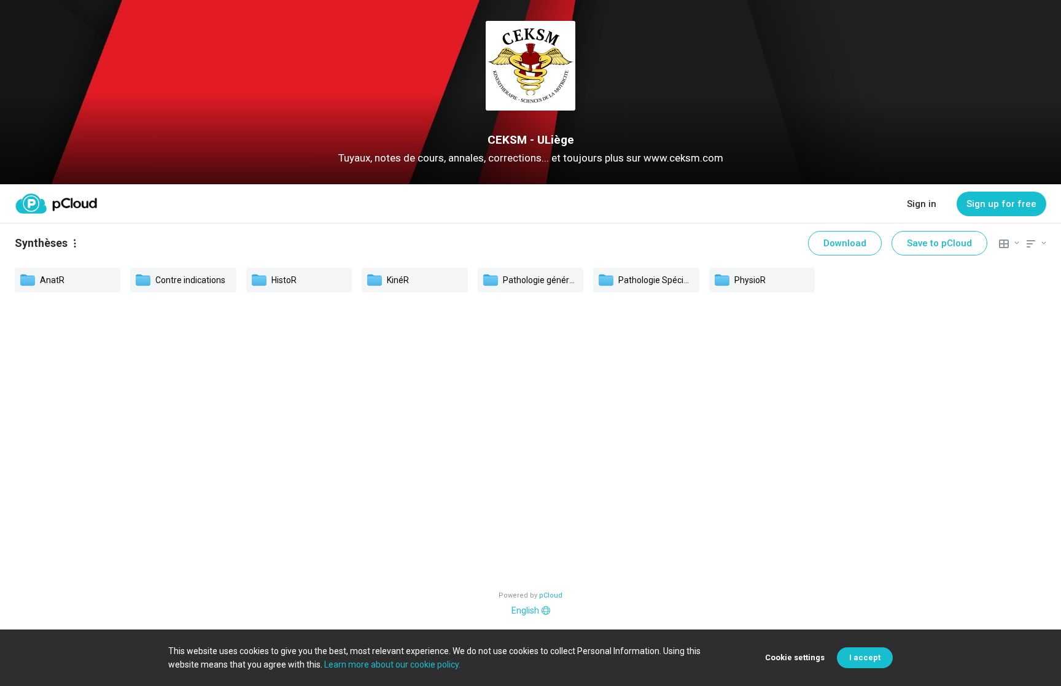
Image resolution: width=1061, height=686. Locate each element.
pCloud (550, 595)
